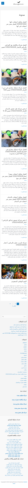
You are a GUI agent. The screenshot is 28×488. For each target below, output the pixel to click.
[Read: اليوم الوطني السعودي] (14, 271)
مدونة (25, 28)
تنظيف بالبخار (24, 359)
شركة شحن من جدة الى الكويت (14, 472)
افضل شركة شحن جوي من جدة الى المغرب (14, 467)
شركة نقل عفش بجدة (21, 412)
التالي (14, 306)
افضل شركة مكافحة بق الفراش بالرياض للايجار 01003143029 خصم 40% (14, 47)
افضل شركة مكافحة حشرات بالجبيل (14, 448)
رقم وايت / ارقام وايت (22, 372)
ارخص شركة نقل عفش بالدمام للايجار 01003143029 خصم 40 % (15, 110)
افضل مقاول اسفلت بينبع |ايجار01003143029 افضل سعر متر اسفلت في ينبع (14, 176)
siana (25, 351)
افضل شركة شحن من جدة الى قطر (14, 473)
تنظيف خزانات (24, 361)
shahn (25, 349)
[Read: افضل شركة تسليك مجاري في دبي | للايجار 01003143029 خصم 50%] (14, 76)
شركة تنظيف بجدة (22, 395)
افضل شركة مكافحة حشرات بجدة (14, 439)
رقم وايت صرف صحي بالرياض (14, 428)
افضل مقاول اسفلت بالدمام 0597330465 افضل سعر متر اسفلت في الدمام (16, 199)
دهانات (25, 369)
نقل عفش (25, 386)
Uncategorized (23, 353)
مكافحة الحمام (24, 378)
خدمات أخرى (24, 367)
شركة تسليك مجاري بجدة (20, 404)
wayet (25, 355)
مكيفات (25, 384)
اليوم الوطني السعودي (19, 281)
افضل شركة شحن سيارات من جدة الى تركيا (14, 475)
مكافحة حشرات (23, 380)
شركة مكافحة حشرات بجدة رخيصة (14, 442)
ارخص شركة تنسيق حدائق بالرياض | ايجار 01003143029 (14, 221)
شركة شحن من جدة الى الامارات (14, 470)
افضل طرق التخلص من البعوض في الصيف (18, 329)
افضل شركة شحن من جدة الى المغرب (14, 466)
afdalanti (25, 342)
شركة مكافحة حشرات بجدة (19, 399)
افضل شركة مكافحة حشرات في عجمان (14, 447)
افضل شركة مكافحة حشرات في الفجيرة (14, 444)
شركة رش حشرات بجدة (14, 441)
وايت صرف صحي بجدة (21, 408)
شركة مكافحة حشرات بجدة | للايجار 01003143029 (16, 374)
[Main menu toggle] (2, 3)
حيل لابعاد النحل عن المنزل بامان (20, 324)
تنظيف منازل (24, 363)
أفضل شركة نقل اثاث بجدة (14, 463)
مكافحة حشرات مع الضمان (21, 382)
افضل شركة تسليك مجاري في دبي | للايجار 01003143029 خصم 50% (14, 89)
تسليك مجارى (24, 357)
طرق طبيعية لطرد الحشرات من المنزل (19, 331)
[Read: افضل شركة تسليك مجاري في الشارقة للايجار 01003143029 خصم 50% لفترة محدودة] (14, 138)
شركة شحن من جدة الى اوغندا (14, 469)
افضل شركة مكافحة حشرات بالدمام (14, 450)
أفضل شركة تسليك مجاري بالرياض (14, 425)
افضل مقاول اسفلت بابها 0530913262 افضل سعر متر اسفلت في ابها (16, 24)
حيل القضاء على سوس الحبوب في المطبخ (18, 326)
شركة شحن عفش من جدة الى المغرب (14, 464)
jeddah (25, 346)
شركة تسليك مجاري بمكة (14, 433)
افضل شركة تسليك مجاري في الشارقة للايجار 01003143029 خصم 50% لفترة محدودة (16, 151)
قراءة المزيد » (24, 39)
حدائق (25, 365)
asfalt (25, 344)
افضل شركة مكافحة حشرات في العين (14, 445)
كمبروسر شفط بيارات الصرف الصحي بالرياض (14, 431)
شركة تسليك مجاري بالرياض (14, 423)
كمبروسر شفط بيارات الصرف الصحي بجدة (14, 430)
